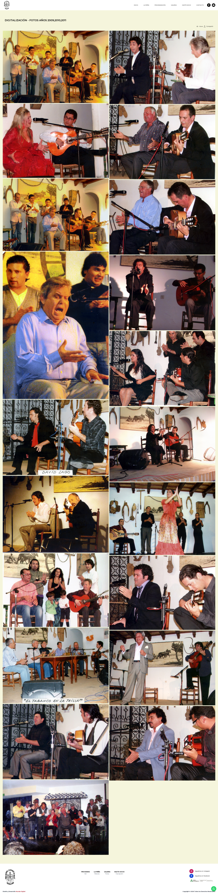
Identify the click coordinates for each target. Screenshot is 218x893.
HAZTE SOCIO (186, 5)
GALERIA (174, 5)
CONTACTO (200, 5)
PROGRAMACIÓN (160, 5)
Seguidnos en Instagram (202, 871)
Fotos (107, 874)
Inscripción (119, 874)
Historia (96, 874)
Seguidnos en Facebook (202, 876)
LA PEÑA (146, 5)
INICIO (136, 5)
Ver (85, 874)
